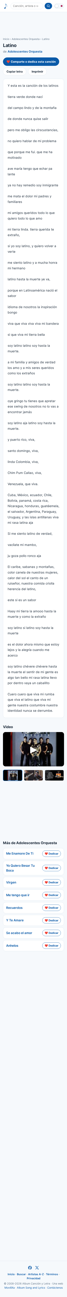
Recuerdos (14, 908)
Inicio (6, 38)
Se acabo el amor (19, 933)
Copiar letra (15, 71)
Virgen (11, 882)
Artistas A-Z (36, 1274)
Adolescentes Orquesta (26, 38)
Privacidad (33, 1278)
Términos (52, 1274)
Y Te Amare (15, 920)
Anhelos (12, 945)
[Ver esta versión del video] (12, 775)
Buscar (21, 1274)
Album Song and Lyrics (31, 1287)
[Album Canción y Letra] (5, 6)
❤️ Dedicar (51, 853)
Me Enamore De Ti (19, 853)
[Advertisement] (33, 24)
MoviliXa (9, 1287)
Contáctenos (55, 1287)
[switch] (59, 6)
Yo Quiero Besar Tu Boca (20, 868)
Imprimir (37, 71)
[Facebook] (30, 1268)
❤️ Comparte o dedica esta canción (31, 61)
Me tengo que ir (18, 895)
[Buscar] (48, 6)
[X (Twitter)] (37, 1268)
